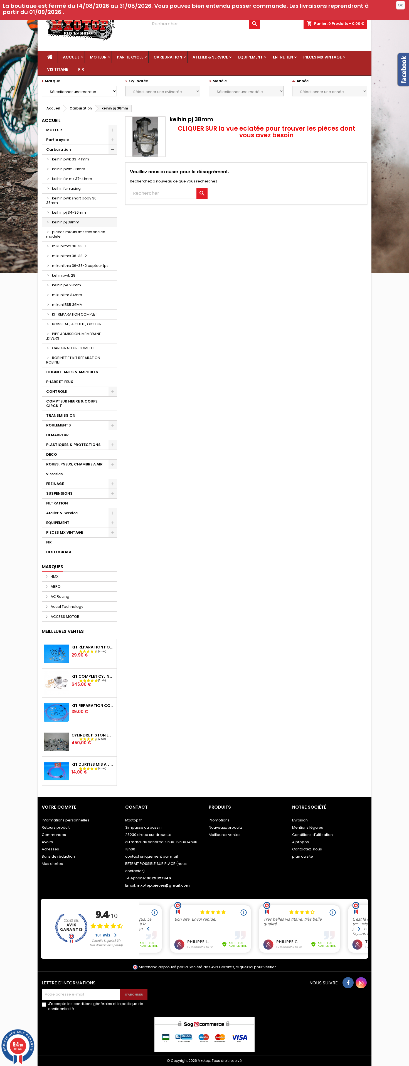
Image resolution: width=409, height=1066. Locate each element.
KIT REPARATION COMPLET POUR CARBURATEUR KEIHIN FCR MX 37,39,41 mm (93, 705)
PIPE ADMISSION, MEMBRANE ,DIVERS (73, 336)
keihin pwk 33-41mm (70, 159)
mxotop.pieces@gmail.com (163, 885)
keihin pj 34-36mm (69, 212)
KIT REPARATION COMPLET (74, 314)
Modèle (218, 81)
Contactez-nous (307, 849)
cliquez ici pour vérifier (256, 967)
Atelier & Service (210, 57)
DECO (51, 454)
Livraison (300, 820)
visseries (54, 474)
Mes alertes (52, 863)
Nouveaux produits (226, 827)
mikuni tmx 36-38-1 (69, 246)
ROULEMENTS (58, 425)
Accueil (71, 57)
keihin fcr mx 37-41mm (72, 178)
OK (400, 5)
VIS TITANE (57, 69)
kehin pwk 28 (63, 275)
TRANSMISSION (60, 415)
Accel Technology (66, 606)
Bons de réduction (58, 856)
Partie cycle (130, 57)
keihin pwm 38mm (68, 169)
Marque (51, 81)
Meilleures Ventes (63, 631)
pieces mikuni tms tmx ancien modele (75, 234)
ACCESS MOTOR (64, 616)
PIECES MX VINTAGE (322, 57)
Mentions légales (307, 827)
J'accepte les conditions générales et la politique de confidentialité (95, 1006)
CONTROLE (56, 391)
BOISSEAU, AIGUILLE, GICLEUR (77, 324)
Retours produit (56, 827)
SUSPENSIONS (59, 493)
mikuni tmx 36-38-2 (69, 255)
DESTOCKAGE (59, 552)
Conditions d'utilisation (312, 834)
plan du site (302, 856)
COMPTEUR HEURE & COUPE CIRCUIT (71, 403)
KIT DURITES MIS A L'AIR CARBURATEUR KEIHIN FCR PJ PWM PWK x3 (93, 764)
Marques (52, 567)
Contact (136, 807)
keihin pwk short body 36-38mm (72, 200)
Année (300, 81)
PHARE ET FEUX (59, 381)
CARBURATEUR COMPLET (73, 348)
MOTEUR (98, 57)
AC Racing (59, 596)
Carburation (168, 57)
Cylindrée (136, 81)
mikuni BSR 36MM (67, 304)
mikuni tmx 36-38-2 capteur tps (80, 265)
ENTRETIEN (283, 57)
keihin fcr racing (66, 188)
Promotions (219, 820)
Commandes (54, 834)
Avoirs (47, 842)
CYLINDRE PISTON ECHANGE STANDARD (93, 735)
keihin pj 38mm (65, 222)
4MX (54, 576)
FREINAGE (55, 483)
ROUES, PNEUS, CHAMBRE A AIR (74, 464)
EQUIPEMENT (250, 57)
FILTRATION (57, 503)
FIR (81, 69)
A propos (300, 842)
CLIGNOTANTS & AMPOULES (72, 372)
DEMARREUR (57, 435)
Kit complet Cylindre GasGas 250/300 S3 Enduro (93, 676)
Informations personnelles (65, 820)
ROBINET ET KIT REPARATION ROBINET (73, 360)
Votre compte (59, 807)
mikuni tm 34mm (67, 294)
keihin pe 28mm (66, 285)
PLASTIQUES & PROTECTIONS (73, 444)
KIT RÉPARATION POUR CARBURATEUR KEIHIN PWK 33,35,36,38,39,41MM (93, 647)
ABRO (55, 586)
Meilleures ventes (224, 834)
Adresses (50, 849)
